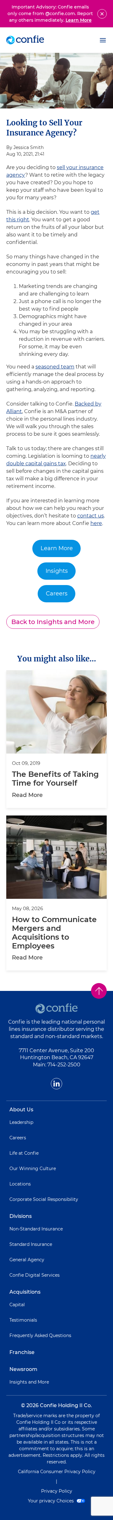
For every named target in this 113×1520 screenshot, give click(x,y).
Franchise (22, 1352)
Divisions (20, 1216)
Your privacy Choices (51, 1501)
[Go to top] (99, 991)
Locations (20, 1184)
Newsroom (23, 1369)
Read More (27, 795)
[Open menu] (103, 40)
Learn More (79, 20)
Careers (56, 593)
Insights (57, 570)
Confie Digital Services (34, 1275)
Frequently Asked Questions (40, 1335)
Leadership (21, 1122)
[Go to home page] (25, 40)
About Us (21, 1110)
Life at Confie (24, 1153)
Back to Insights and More (52, 622)
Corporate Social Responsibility (43, 1199)
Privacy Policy (56, 1491)
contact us (90, 516)
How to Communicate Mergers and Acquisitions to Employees (54, 932)
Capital (17, 1304)
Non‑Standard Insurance (36, 1229)
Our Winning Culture (32, 1168)
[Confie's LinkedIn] (56, 1083)
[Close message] (102, 14)
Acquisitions (24, 1292)
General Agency (26, 1260)
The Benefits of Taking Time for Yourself (55, 779)
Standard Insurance (30, 1244)
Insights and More (29, 1382)
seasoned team (54, 367)
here (96, 523)
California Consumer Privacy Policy (56, 1471)
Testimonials (23, 1320)
